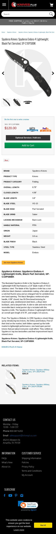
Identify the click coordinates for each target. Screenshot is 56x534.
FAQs (4, 458)
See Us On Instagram (21, 495)
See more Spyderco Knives (13, 263)
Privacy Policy (28, 466)
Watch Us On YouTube (10, 495)
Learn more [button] (19, 530)
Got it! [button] (43, 525)
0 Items (51, 5)
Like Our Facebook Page (4, 495)
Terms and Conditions (32, 470)
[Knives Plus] (24, 7)
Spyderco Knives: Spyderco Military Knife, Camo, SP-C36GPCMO (35, 371)
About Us (6, 466)
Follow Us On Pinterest (15, 495)
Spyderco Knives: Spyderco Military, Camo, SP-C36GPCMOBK (36, 385)
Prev (3, 73)
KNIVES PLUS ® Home (12, 347)
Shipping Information (31, 458)
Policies (25, 462)
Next (53, 73)
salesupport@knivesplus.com (23, 435)
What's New (7, 462)
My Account (27, 475)
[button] (28, 506)
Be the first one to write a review (17, 119)
